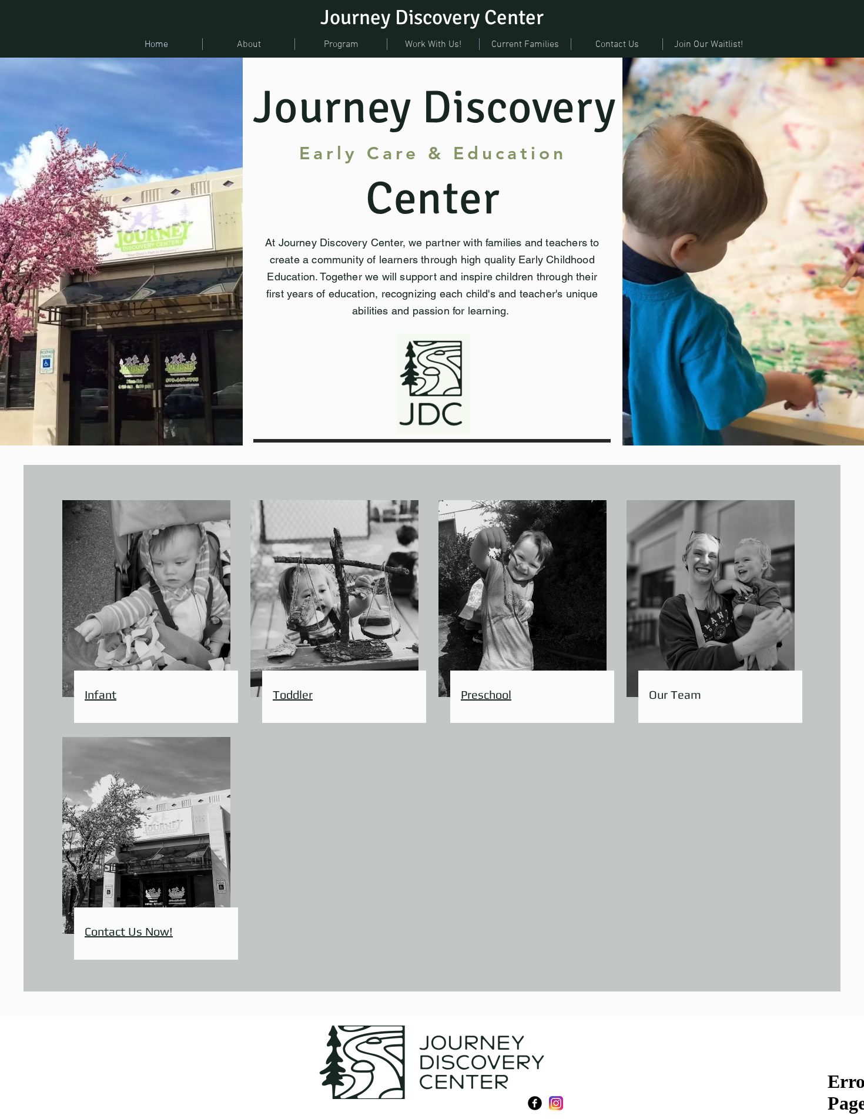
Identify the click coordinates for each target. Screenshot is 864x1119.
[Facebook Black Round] (535, 1103)
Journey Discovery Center (432, 17)
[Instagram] (556, 1103)
